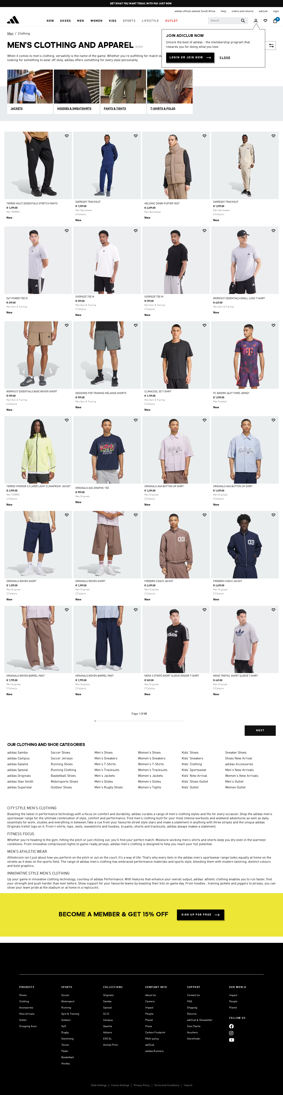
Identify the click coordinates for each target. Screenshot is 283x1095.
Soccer (65, 995)
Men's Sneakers (105, 758)
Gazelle (107, 1026)
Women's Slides (149, 781)
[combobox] (228, 20)
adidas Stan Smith (20, 781)
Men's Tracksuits (106, 770)
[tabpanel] (141, 437)
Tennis (65, 1045)
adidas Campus (18, 758)
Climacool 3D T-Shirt (157, 391)
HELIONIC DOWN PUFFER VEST (162, 203)
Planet (149, 1020)
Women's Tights (149, 787)
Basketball (67, 1057)
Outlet (22, 1020)
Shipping (192, 1007)
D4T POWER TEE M (17, 298)
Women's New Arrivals (241, 776)
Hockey (65, 1063)
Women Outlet (235, 787)
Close (225, 57)
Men (10, 33)
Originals (108, 995)
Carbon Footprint (155, 1032)
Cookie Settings (120, 1085)
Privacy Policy (142, 1085)
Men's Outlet (234, 781)
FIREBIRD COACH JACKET (158, 581)
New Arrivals (26, 1014)
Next (260, 730)
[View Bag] (275, 21)
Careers (150, 1001)
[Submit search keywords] (243, 20)
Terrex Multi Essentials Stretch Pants (32, 203)
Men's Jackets (104, 776)
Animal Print (110, 1045)
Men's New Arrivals (239, 770)
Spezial (107, 1007)
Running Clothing (63, 770)
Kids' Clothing (192, 764)
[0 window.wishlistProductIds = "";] (265, 21)
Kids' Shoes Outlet (195, 781)
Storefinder (193, 1038)
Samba (107, 1001)
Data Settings (99, 1085)
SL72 (106, 1014)
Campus (108, 1020)
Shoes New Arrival (238, 758)
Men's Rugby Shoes (108, 787)
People (149, 1014)
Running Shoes (62, 764)
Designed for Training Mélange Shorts (100, 393)
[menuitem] (50, 21)
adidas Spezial (17, 770)
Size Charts (193, 1026)
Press (148, 1026)
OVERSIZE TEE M (84, 297)
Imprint (188, 1085)
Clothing (24, 33)
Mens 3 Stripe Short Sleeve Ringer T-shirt (171, 676)
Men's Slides (103, 781)
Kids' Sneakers (192, 758)
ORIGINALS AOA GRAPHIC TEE (92, 488)
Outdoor (66, 1020)
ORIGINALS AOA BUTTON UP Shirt (164, 486)
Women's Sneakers (152, 758)
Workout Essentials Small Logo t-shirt (239, 298)
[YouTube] (231, 1039)
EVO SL (107, 1038)
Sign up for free (196, 914)
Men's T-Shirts (105, 764)
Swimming (67, 1038)
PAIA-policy (152, 1038)
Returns (191, 1014)
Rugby (65, 1032)
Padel (64, 1051)
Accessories (26, 1007)
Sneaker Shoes (236, 752)
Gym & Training (70, 1014)
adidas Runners (154, 1051)
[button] (50, 21)
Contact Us (193, 995)
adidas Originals (19, 776)
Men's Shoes (103, 752)
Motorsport (67, 1001)
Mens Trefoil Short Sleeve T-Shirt (235, 676)
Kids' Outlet (190, 787)
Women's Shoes (149, 752)
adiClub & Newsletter (199, 1020)
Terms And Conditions (166, 1085)
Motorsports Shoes (64, 781)
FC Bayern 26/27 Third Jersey (231, 393)
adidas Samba (17, 752)
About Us (150, 995)
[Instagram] (231, 1033)
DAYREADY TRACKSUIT (88, 202)
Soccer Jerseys (62, 758)
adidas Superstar (19, 787)
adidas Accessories (239, 764)
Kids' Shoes (190, 752)
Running (66, 1007)
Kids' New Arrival (194, 776)
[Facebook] (231, 1026)
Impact (149, 1007)
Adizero (107, 1032)
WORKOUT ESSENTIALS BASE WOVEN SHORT (31, 391)
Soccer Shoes (60, 752)
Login (276, 11)
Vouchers (192, 1032)
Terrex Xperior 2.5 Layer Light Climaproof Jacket (38, 486)
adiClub (149, 1045)
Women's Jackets (150, 776)
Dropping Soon (28, 1026)
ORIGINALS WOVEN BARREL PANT (25, 676)
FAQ (189, 1001)
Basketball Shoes (63, 776)
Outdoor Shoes (61, 787)
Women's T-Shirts (151, 764)
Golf (63, 1026)
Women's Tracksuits (152, 770)
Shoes (23, 995)
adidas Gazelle (17, 764)
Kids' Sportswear (194, 770)
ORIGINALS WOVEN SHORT (21, 581)
